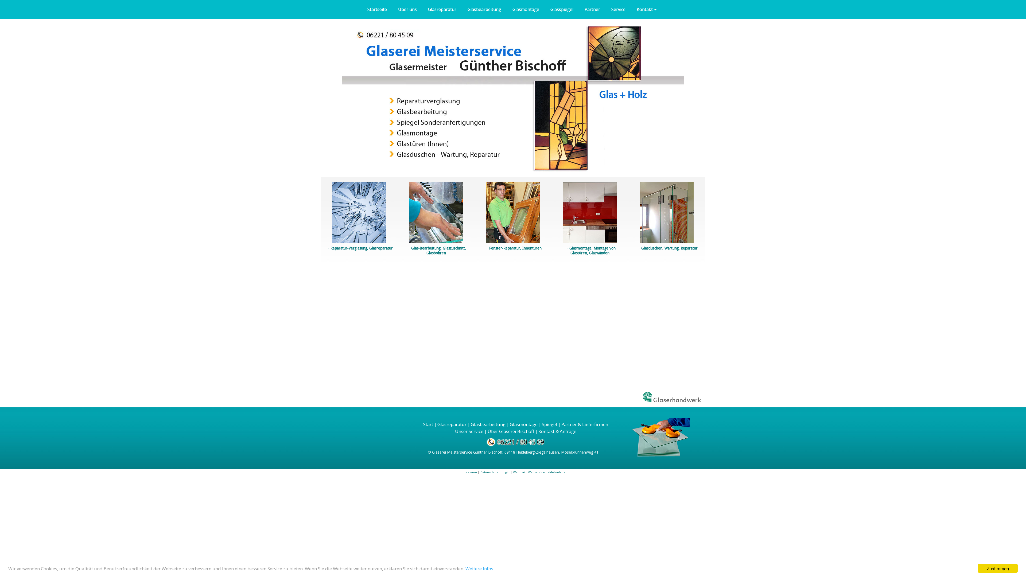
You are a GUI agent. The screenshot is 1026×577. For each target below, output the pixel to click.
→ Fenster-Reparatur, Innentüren (513, 248)
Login (506, 472)
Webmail (519, 472)
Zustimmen (998, 568)
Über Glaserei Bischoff (511, 431)
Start (428, 424)
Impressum (469, 472)
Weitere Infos (479, 569)
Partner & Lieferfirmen (584, 424)
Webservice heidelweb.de (546, 472)
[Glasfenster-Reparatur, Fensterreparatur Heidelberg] (513, 211)
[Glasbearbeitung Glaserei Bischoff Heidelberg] (436, 211)
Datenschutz (489, 472)
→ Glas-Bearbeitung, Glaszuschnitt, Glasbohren (436, 250)
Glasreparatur (452, 424)
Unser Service (469, 431)
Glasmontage (524, 424)
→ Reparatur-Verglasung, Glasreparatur (359, 248)
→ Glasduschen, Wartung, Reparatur (667, 248)
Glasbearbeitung (488, 424)
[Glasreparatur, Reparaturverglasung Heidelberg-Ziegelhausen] (359, 211)
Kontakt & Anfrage (557, 431)
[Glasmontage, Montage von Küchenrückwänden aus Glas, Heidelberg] (590, 211)
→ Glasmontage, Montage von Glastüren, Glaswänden (590, 250)
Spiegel (549, 424)
